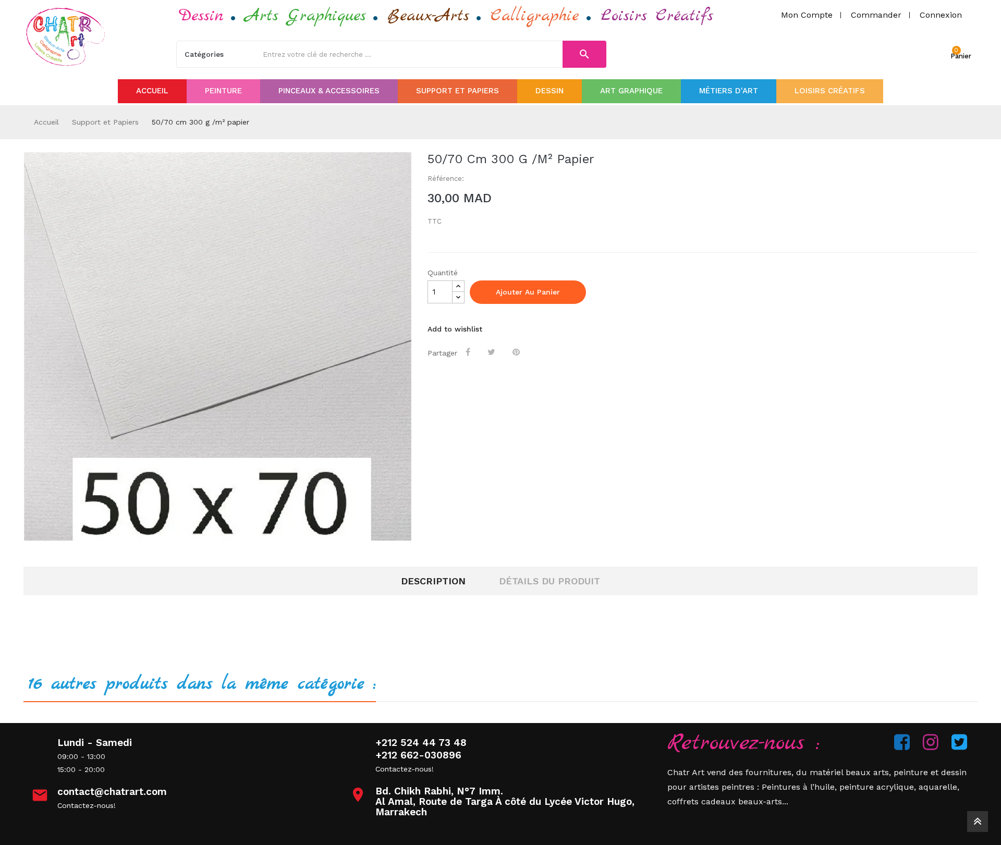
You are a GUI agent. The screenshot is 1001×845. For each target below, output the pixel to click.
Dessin (201, 16)
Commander (876, 15)
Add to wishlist (455, 329)
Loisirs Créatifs (657, 16)
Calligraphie (535, 16)
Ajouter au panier (528, 292)
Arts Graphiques (305, 16)
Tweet (492, 352)
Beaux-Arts (428, 16)
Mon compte (807, 15)
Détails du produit (549, 580)
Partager (469, 352)
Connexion (941, 15)
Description (433, 580)
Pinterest (517, 352)
